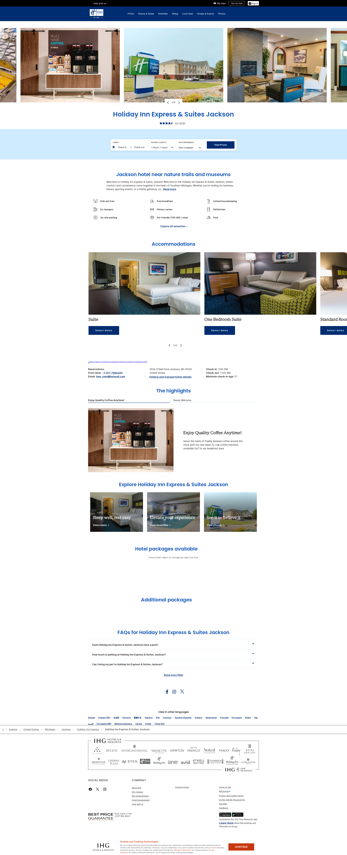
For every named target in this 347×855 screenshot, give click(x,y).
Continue (241, 847)
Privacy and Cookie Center (231, 796)
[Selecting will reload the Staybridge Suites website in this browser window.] (215, 761)
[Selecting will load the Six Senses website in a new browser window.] (97, 750)
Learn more (226, 823)
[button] (253, 3)
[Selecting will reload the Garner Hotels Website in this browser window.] (173, 761)
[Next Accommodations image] (180, 345)
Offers (131, 13)
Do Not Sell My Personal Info (232, 800)
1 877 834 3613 (122, 816)
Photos (221, 13)
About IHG (136, 788)
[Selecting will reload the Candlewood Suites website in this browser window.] (248, 761)
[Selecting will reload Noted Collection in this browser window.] (209, 750)
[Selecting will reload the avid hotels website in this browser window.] (185, 761)
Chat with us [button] (100, 3)
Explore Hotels (182, 787)
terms (214, 847)
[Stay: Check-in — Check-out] (129, 147)
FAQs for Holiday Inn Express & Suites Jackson (173, 632)
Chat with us (137, 804)
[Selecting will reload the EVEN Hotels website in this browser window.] (129, 761)
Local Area (187, 13)
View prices (220, 144)
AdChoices (224, 791)
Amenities (163, 13)
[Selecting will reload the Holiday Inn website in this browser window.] (159, 761)
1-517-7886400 (113, 372)
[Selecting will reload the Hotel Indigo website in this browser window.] (193, 750)
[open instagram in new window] (173, 691)
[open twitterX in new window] (180, 691)
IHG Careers (137, 792)
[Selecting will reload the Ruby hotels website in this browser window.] (236, 750)
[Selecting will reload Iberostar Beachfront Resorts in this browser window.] (98, 761)
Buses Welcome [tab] (182, 400)
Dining (175, 13)
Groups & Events (205, 13)
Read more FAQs (173, 675)
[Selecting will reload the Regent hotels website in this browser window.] (112, 750)
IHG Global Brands (140, 796)
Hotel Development (141, 800)
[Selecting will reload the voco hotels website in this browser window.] (224, 750)
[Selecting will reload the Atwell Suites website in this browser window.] (199, 761)
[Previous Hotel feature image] (168, 102)
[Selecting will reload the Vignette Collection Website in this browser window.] (159, 750)
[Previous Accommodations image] (170, 345)
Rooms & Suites (146, 13)
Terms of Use (225, 787)
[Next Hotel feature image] (178, 102)
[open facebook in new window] (165, 691)
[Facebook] (91, 789)
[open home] (4, 730)
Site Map (223, 804)
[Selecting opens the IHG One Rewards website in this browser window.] (238, 769)
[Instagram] (104, 789)
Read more (169, 189)
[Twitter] (97, 789)
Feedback (223, 808)
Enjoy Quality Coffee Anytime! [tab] (106, 400)
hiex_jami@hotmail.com (110, 376)
